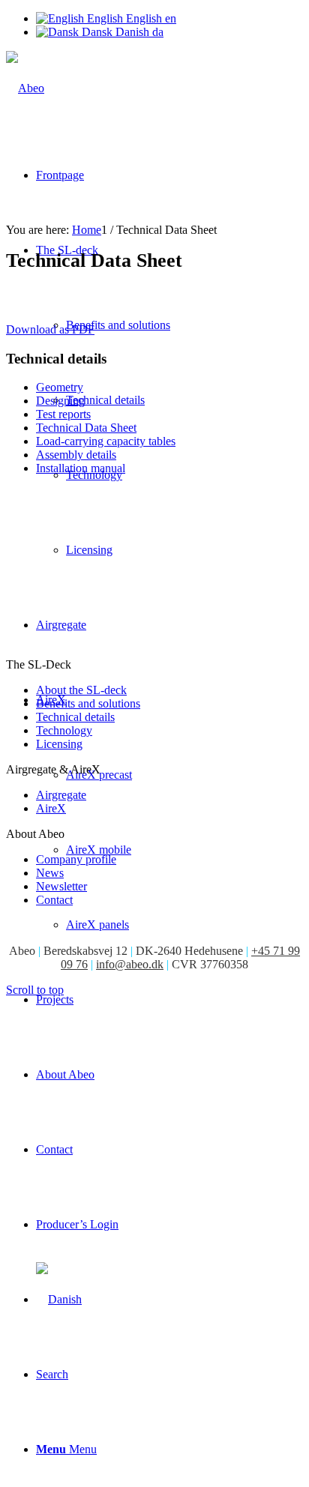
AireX (51, 808)
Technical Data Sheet (86, 427)
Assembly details (76, 454)
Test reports (63, 414)
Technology (64, 730)
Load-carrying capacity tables (106, 441)
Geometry (59, 387)
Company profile (76, 859)
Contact (54, 899)
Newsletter (61, 886)
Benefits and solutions (88, 703)
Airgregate (61, 794)
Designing (60, 400)
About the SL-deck (81, 690)
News (50, 872)
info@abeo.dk (130, 964)
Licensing (59, 744)
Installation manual (80, 468)
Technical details (75, 717)
